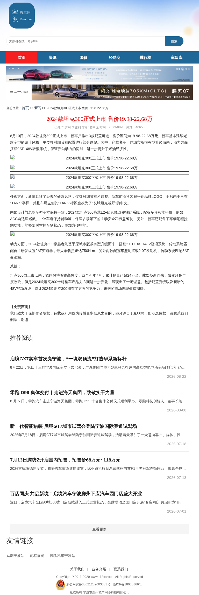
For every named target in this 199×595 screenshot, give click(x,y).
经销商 (114, 57)
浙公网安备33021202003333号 (88, 584)
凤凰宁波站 (15, 555)
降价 (84, 57)
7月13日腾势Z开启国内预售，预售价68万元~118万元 (65, 460)
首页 (22, 57)
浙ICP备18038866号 (127, 584)
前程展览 (37, 555)
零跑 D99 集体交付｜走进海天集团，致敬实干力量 (62, 392)
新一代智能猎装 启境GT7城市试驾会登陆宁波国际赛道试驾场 (73, 426)
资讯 (52, 57)
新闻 (37, 108)
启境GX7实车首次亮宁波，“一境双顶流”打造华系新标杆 (68, 358)
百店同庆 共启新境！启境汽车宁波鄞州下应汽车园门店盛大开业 (76, 493)
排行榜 (145, 57)
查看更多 (99, 529)
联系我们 (120, 569)
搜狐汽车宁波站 (62, 555)
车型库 (176, 57)
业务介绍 (99, 569)
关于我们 (77, 569)
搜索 (174, 41)
